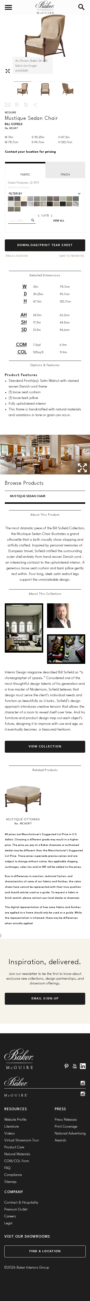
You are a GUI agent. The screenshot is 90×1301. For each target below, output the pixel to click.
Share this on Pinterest (17, 105)
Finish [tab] (65, 174)
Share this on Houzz (26, 105)
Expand (8, 71)
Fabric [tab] (25, 174)
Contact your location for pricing (30, 151)
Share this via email (8, 105)
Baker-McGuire (45, 7)
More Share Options (35, 105)
